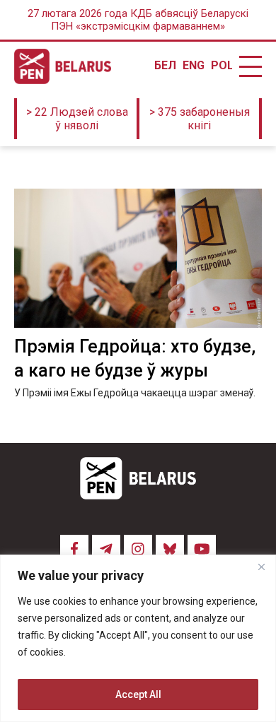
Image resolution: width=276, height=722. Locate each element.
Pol (221, 65)
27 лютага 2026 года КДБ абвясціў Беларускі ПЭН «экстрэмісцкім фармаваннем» (138, 19)
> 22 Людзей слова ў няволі (77, 118)
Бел (165, 65)
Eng (193, 65)
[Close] (261, 566)
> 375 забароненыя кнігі (199, 118)
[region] (138, 638)
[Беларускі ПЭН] (62, 66)
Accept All (138, 694)
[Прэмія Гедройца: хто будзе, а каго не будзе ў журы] (138, 258)
